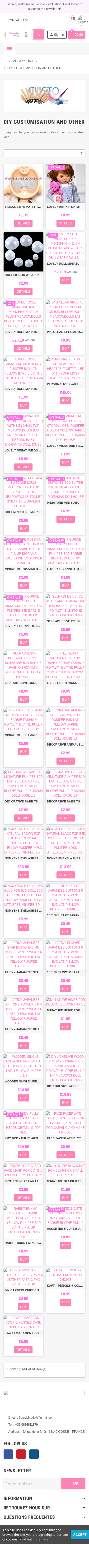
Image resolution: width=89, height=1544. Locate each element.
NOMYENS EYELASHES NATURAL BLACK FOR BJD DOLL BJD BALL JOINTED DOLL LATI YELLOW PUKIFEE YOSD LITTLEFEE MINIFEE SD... (65, 858)
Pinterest (21, 1454)
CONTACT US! (17, 20)
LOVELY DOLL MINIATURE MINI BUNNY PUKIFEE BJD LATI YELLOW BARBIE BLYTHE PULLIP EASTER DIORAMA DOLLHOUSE (23, 389)
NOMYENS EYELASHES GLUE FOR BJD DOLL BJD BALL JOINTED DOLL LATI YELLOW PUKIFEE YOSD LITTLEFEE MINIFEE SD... (23, 910)
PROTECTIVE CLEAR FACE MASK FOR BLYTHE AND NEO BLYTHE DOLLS (23, 1181)
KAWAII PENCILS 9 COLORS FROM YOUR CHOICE (65, 1285)
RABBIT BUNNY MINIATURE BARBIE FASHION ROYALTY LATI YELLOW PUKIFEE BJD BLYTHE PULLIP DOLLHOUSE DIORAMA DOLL (23, 1243)
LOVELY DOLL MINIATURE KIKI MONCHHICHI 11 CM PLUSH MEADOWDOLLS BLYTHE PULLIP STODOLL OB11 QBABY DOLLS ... (65, 263)
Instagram (34, 1454)
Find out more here (33, 1539)
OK (75, 1483)
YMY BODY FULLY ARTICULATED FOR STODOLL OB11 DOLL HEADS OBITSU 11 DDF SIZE (23, 1138)
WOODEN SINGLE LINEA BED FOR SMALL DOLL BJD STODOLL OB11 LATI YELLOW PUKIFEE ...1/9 (23, 1081)
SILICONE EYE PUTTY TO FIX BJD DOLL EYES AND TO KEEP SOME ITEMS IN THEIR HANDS (23, 206)
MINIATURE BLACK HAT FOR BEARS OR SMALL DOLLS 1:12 (65, 1181)
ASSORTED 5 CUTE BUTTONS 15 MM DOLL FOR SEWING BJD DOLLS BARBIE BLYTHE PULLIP (65, 1228)
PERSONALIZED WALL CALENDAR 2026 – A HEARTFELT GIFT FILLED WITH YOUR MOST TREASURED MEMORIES (65, 384)
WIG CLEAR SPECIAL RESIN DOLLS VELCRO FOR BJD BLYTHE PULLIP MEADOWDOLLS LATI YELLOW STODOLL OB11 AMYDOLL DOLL (65, 332)
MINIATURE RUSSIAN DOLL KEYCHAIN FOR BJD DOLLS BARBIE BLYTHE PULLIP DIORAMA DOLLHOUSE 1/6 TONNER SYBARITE (23, 569)
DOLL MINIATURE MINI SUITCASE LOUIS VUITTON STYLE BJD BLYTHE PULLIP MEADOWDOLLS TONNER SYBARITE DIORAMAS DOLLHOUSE (23, 512)
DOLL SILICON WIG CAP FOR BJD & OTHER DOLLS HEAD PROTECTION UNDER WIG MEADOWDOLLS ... (23, 275)
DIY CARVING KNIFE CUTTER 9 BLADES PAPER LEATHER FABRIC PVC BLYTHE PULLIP (23, 1290)
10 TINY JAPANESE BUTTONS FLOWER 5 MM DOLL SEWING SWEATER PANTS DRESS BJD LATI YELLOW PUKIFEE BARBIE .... (23, 1029)
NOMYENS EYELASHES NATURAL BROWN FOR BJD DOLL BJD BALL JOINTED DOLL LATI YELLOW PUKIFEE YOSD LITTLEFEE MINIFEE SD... (23, 858)
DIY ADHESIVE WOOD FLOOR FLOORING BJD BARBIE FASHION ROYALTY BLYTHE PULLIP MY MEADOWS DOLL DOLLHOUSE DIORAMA (65, 1086)
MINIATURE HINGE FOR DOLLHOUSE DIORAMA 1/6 (65, 1010)
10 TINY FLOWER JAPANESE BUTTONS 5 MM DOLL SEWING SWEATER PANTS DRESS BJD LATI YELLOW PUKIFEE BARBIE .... (65, 972)
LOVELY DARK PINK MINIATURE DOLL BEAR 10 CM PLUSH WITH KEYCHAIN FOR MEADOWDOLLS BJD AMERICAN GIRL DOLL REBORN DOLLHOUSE (65, 206)
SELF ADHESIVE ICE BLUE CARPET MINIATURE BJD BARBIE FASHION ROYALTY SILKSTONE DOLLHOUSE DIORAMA (65, 621)
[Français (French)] (72, 18)
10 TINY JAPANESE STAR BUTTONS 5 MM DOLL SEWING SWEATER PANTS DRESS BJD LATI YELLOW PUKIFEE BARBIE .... (23, 972)
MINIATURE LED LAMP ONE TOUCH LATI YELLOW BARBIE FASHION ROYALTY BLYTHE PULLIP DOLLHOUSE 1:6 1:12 (23, 735)
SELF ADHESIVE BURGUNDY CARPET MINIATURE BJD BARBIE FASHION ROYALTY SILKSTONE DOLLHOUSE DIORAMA (23, 683)
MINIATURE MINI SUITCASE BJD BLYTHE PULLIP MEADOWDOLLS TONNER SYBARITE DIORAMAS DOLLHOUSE (65, 502)
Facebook (8, 1454)
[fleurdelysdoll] (16, 34)
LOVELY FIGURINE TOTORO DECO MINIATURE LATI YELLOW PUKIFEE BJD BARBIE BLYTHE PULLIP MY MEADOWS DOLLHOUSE (65, 569)
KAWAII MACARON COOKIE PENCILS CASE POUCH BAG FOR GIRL (23, 1333)
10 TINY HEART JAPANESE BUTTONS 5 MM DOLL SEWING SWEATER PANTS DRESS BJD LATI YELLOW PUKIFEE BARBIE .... (65, 915)
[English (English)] (81, 20)
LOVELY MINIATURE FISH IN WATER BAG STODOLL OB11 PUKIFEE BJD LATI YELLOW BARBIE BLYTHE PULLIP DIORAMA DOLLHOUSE (65, 445)
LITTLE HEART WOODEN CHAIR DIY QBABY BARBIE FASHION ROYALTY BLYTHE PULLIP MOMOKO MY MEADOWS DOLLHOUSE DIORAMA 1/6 (65, 683)
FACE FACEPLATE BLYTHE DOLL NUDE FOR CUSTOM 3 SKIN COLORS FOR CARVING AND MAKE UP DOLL (65, 1138)
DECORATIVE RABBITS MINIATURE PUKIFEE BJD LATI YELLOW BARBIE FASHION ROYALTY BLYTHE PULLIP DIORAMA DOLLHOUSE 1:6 (23, 801)
